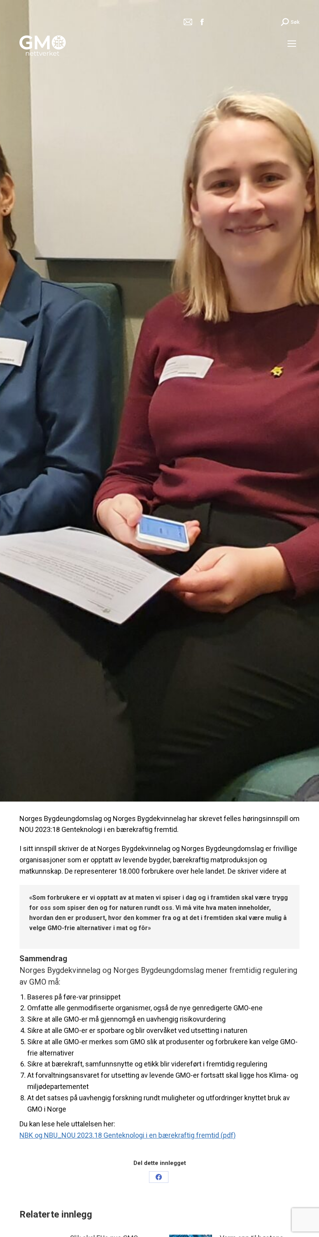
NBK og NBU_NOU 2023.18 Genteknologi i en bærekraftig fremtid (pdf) (127, 1135)
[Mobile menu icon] (292, 43)
